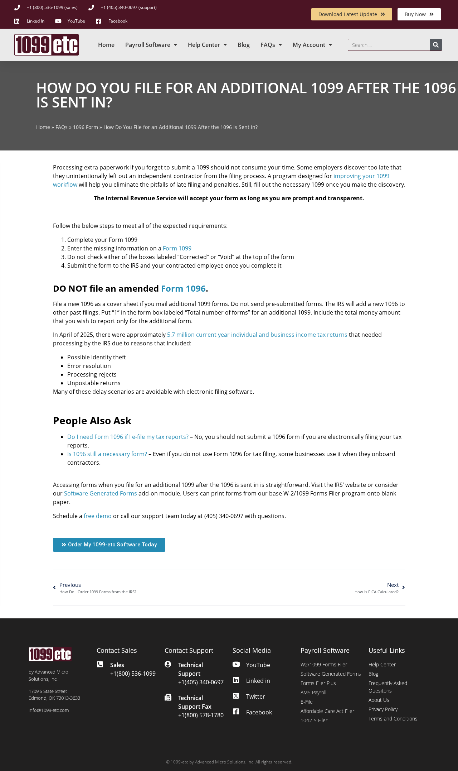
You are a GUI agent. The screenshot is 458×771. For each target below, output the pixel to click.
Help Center (204, 45)
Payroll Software (147, 45)
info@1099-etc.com (49, 710)
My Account (309, 45)
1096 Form (85, 127)
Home (106, 45)
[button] (109, 545)
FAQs (267, 45)
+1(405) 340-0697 (201, 682)
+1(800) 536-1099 (133, 673)
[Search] (436, 45)
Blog (244, 45)
